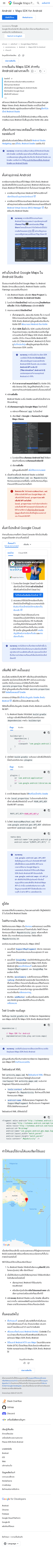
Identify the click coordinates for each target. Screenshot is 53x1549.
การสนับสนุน (6, 1485)
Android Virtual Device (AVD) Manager (24, 208)
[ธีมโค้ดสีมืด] (45, 733)
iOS (3, 1457)
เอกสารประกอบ (10, 47)
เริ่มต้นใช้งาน (9, 17)
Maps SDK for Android (28, 11)
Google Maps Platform (29, 44)
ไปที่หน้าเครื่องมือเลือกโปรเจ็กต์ (26, 595)
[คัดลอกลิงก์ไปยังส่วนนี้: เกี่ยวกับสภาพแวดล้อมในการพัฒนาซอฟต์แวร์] (17, 134)
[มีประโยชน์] (19, 55)
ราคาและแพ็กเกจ (8, 1477)
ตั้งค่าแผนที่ (12, 1321)
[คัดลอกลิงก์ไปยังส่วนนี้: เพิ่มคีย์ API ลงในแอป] (32, 670)
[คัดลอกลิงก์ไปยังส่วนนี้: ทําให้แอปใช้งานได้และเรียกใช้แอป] (47, 1151)
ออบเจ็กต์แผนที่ (24, 966)
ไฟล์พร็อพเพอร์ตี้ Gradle (16, 692)
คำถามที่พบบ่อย (7, 1434)
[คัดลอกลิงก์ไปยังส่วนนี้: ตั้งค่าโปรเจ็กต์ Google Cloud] (43, 528)
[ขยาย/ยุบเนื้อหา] (11, 78)
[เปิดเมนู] (4, 3)
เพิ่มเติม (26, 544)
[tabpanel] (26, 606)
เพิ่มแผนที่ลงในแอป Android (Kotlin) (22, 1331)
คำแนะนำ (8, 50)
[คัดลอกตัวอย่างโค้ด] (49, 733)
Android (6, 11)
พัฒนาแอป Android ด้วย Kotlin (34, 324)
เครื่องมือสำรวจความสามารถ (12, 1438)
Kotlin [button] (20, 727)
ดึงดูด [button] (12, 727)
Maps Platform (29, 3)
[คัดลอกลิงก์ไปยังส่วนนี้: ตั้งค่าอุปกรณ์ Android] (33, 175)
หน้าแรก (4, 44)
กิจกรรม (28, 926)
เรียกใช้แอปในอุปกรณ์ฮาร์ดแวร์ (20, 196)
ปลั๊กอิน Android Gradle (25, 143)
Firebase (5, 1514)
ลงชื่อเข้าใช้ (46, 3)
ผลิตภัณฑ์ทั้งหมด (8, 1526)
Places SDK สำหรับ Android (12, 1442)
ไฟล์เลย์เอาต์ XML (35, 1075)
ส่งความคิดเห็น (10, 61)
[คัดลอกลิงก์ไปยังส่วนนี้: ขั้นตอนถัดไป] (21, 1314)
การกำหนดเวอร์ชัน (22, 1062)
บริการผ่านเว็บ (7, 1466)
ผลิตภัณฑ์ (14, 44)
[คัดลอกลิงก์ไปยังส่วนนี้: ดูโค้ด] (11, 904)
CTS (30, 231)
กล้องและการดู (25, 992)
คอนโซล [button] (11, 553)
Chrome (5, 1510)
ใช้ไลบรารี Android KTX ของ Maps (21, 1342)
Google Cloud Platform (11, 1518)
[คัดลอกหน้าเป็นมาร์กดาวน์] (40, 71)
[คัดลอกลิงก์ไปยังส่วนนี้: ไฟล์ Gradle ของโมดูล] (27, 1010)
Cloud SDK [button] (22, 553)
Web (4, 1461)
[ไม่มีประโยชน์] (23, 55)
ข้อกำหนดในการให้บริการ (10, 1489)
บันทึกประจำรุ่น (20, 344)
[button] (11, 544)
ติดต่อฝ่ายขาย (28, 17)
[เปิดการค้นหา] (38, 3)
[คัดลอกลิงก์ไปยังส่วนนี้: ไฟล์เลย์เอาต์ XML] (23, 1069)
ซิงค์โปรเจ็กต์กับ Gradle (38, 794)
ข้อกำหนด (5, 1537)
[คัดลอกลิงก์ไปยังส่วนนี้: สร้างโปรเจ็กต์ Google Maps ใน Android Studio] (25, 277)
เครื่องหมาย (12, 1003)
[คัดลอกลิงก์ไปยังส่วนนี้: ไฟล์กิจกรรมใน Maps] (27, 921)
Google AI (6, 1522)
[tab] (11, 544)
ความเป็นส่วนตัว (17, 1537)
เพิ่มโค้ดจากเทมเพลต (36, 470)
